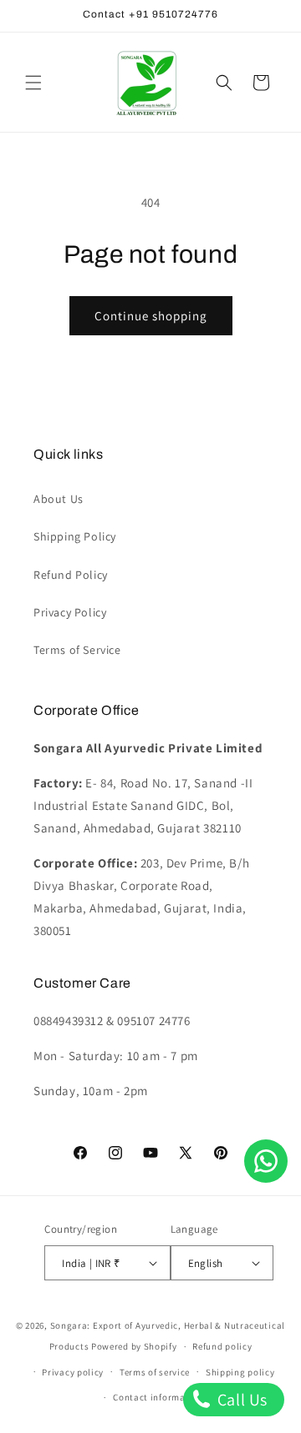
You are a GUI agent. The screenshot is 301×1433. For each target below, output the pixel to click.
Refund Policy (70, 574)
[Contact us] (266, 1161)
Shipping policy (240, 1372)
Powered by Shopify (134, 1346)
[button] (33, 82)
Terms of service (155, 1372)
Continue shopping (150, 316)
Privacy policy (73, 1372)
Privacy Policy (69, 612)
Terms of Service (77, 649)
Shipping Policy (74, 536)
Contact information (158, 1397)
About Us (58, 498)
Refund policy (222, 1346)
